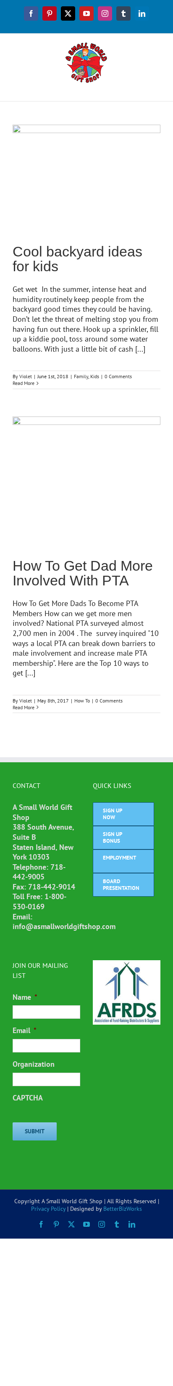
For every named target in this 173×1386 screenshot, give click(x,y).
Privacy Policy (48, 1208)
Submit (35, 1131)
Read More (23, 383)
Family (81, 376)
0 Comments (118, 376)
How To (82, 700)
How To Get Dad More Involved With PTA (83, 573)
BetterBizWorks (122, 1208)
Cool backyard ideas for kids (77, 258)
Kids (94, 376)
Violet (25, 376)
